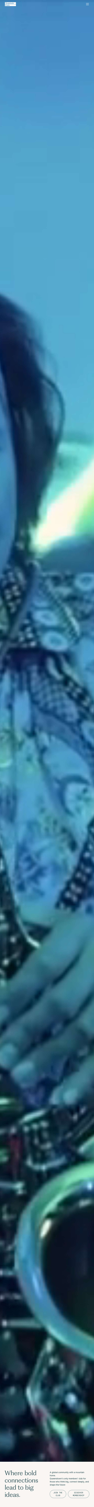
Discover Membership (78, 1494)
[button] (87, 4)
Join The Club (57, 1494)
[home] (10, 4)
